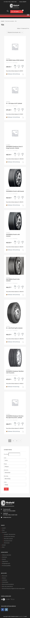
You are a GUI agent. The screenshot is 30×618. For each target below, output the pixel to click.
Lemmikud (4, 580)
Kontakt (4, 545)
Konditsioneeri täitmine (9, 536)
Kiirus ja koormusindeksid (8, 584)
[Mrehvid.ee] (14, 7)
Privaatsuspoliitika (6, 565)
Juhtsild (8, 58)
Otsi (6, 489)
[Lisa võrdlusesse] (23, 38)
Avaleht (2, 21)
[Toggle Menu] (28, 15)
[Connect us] (2, 609)
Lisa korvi (23, 74)
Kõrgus (5, 463)
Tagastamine (5, 561)
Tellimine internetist (6, 555)
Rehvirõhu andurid (8, 538)
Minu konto (4, 575)
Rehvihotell (6, 543)
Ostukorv (4, 578)
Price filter (6, 454)
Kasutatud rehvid (8, 540)
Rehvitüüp (6, 476)
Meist (3, 547)
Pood (3, 530)
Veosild (7, 189)
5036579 (24, 1)
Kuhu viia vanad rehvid (7, 586)
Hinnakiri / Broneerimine (9, 534)
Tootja (5, 482)
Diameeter (6, 470)
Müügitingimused (6, 563)
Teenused (4, 532)
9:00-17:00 (8, 1)
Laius (5, 457)
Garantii (4, 559)
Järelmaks (4, 557)
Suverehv (8, 144)
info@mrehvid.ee (7, 517)
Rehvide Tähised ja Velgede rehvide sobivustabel (13, 588)
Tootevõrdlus (5, 582)
